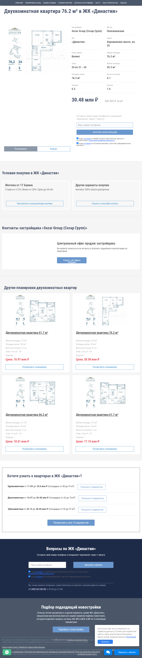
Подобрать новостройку (71, 629)
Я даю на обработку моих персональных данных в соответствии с (100, 139)
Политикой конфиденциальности (102, 140)
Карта (98, 3)
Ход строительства (110, 3)
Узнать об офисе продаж (71, 261)
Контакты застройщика (83, 3)
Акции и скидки (49, 3)
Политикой (131, 637)
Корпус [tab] (53, 148)
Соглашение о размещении (13, 652)
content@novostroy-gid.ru (87, 654)
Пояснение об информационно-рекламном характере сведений (49, 652)
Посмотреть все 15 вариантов (71, 522)
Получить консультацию (105, 132)
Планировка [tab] (21, 148)
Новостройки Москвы (36, 647)
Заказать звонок (93, 564)
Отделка (123, 3)
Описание (19, 3)
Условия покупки (65, 3)
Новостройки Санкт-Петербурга (14, 647)
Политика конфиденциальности (87, 652)
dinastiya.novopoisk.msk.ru (77, 640)
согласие (87, 139)
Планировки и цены (33, 3)
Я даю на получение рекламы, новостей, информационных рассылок (104, 144)
